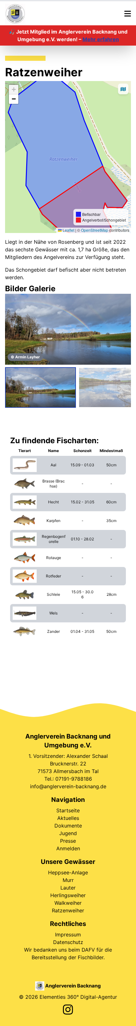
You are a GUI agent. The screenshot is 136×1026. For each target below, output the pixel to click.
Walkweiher (68, 903)
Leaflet (68, 230)
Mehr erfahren (101, 39)
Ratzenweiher (68, 910)
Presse (68, 841)
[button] (13, 89)
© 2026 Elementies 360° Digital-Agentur (68, 997)
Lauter (68, 887)
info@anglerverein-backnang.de (68, 786)
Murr (68, 880)
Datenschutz (68, 942)
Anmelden (68, 848)
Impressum (68, 934)
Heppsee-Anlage (68, 872)
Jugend (68, 833)
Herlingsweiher (68, 895)
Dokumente (68, 825)
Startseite (68, 810)
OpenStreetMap (94, 230)
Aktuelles (68, 818)
